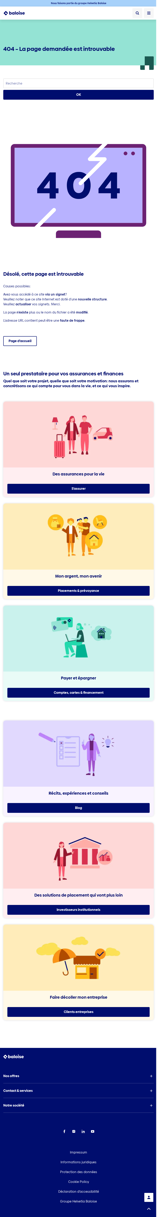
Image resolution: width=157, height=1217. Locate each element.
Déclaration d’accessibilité (78, 1191)
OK (78, 94)
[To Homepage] (16, 13)
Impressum (78, 1152)
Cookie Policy (78, 1181)
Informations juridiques (78, 1162)
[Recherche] (137, 13)
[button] (78, 1076)
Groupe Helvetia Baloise (78, 1201)
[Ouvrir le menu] (149, 13)
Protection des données (78, 1172)
